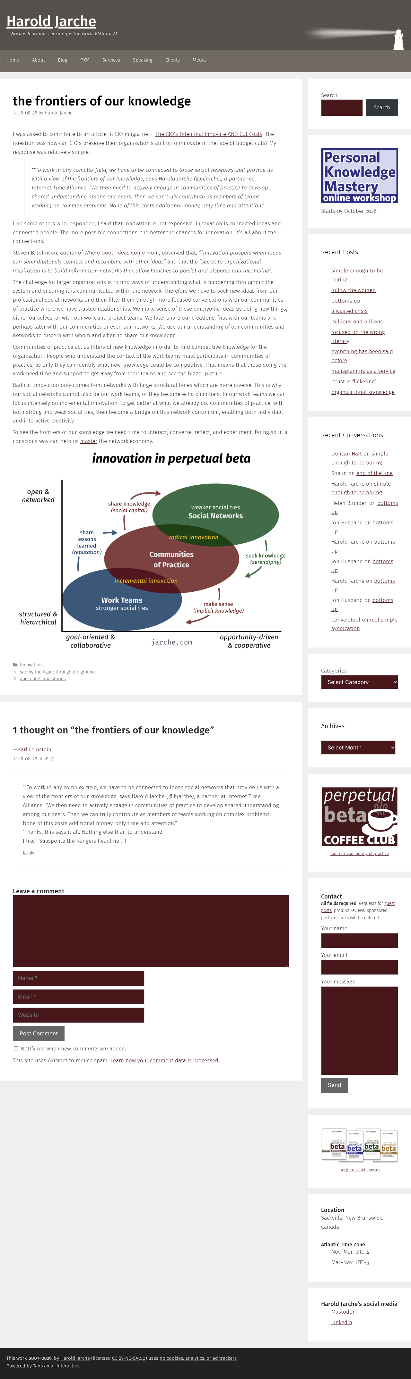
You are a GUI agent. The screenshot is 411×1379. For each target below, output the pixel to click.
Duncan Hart (346, 453)
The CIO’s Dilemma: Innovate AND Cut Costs (208, 134)
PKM (85, 60)
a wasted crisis (349, 311)
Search (329, 95)
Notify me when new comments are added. (73, 1048)
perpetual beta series (359, 1169)
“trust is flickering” (354, 381)
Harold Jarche (51, 21)
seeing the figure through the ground (57, 672)
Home (12, 60)
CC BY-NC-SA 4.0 (128, 1358)
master (88, 441)
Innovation (31, 665)
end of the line (374, 473)
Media (199, 60)
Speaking (143, 60)
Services (111, 60)
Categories (334, 670)
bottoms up (345, 300)
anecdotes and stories (43, 678)
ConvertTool (345, 619)
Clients (172, 60)
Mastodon (343, 1311)
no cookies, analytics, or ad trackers (198, 1358)
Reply (28, 853)
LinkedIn (341, 1322)
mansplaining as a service (363, 371)
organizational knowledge (363, 392)
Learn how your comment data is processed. (165, 1060)
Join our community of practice (359, 853)
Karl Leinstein (34, 749)
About (38, 60)
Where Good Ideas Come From (121, 252)
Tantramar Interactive (56, 1366)
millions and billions (357, 321)
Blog (62, 60)
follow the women (353, 290)
